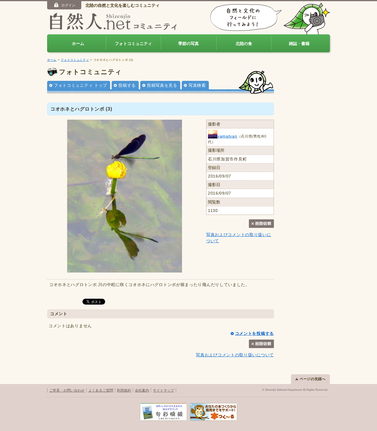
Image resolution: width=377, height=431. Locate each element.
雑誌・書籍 (299, 43)
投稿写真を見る (162, 85)
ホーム (78, 43)
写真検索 (197, 85)
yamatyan (227, 136)
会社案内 (142, 390)
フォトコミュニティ (133, 43)
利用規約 (124, 390)
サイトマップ (163, 390)
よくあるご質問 (100, 390)
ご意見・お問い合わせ (67, 390)
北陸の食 (244, 43)
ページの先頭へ (313, 379)
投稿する (127, 85)
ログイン (68, 5)
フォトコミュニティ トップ (80, 85)
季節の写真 (188, 43)
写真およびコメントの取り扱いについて (235, 355)
